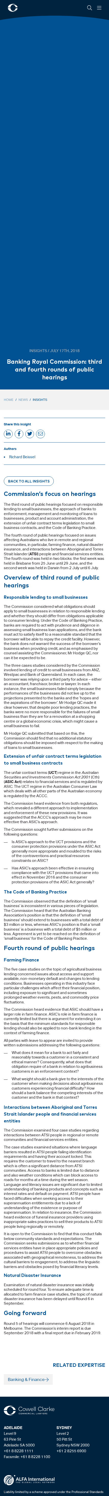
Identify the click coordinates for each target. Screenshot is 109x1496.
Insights (40, 400)
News (23, 400)
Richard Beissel (22, 457)
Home (8, 400)
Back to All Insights (29, 481)
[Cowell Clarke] (29, 1410)
